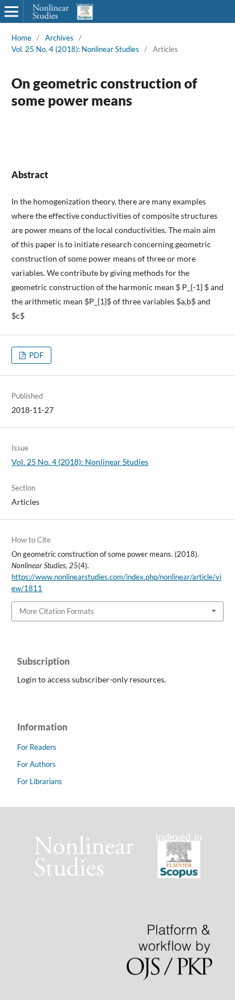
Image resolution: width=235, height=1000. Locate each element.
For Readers (36, 747)
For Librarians (39, 781)
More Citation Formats (56, 611)
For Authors (36, 764)
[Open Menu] (11, 11)
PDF (35, 355)
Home (21, 37)
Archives (59, 37)
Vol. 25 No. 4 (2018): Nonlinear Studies (75, 49)
